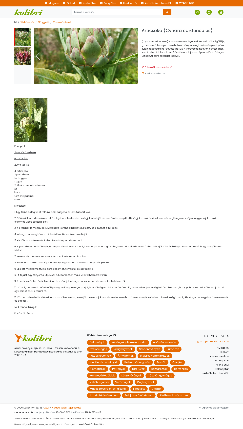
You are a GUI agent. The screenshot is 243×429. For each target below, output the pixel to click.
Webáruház (186, 3)
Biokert (70, 3)
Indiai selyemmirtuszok (155, 356)
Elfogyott (43, 22)
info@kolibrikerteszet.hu (214, 341)
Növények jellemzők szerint (129, 342)
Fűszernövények (62, 22)
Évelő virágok (98, 349)
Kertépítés (89, 3)
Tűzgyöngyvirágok (160, 375)
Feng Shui (109, 3)
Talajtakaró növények (139, 395)
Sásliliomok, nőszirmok (174, 395)
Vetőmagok (123, 382)
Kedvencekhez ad (155, 73)
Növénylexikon (219, 356)
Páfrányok (118, 369)
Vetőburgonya (99, 382)
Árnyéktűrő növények (104, 395)
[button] (134, 56)
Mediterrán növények (104, 362)
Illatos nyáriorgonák (137, 362)
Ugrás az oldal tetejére (215, 407)
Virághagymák (123, 349)
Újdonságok (97, 342)
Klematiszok (97, 369)
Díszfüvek (138, 369)
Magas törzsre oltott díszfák (108, 389)
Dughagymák (146, 382)
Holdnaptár (130, 3)
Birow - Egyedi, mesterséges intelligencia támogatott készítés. (59, 424)
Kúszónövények (131, 375)
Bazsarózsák (159, 369)
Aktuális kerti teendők (157, 3)
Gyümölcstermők (164, 342)
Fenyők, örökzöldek (102, 375)
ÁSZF (47, 407)
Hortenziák (181, 369)
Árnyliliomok (126, 356)
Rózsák (161, 362)
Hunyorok (172, 349)
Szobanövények (149, 349)
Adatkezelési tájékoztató (66, 407)
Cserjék (177, 362)
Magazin (53, 3)
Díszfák (156, 389)
